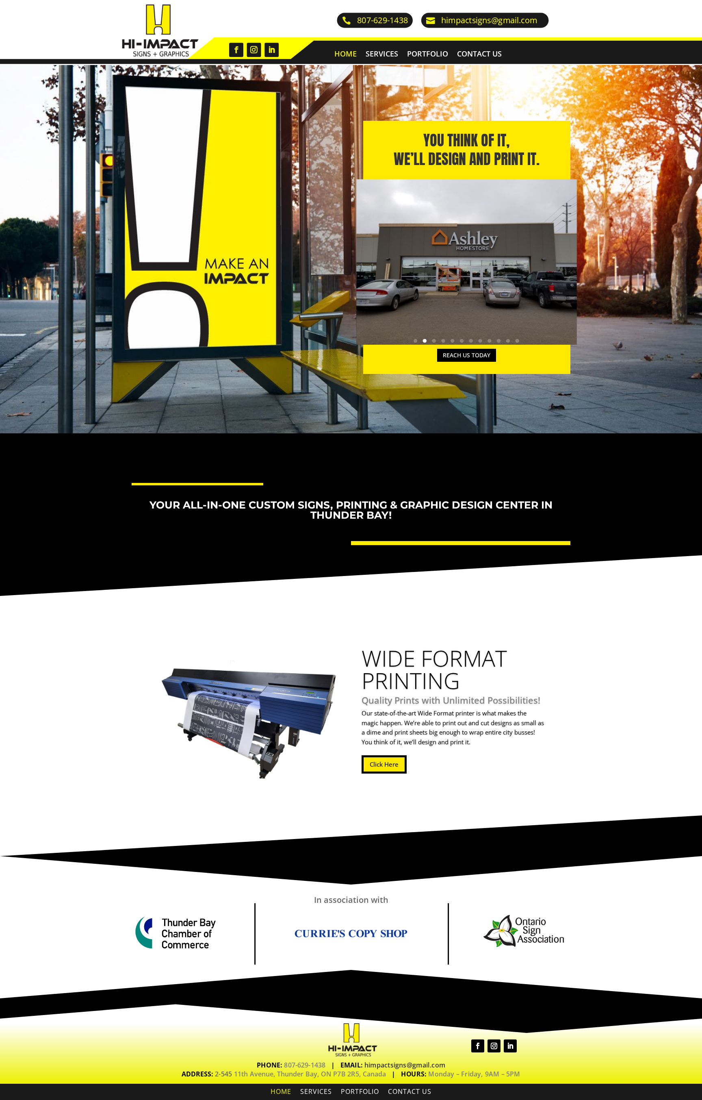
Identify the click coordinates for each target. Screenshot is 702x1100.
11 (508, 341)
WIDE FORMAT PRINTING (434, 669)
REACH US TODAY (466, 355)
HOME (345, 55)
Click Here (384, 764)
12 (517, 341)
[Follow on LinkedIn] (271, 50)
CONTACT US (479, 55)
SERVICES (382, 55)
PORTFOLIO (427, 55)
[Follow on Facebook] (236, 50)
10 (499, 341)
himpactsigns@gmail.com (489, 20)
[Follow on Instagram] (254, 50)
